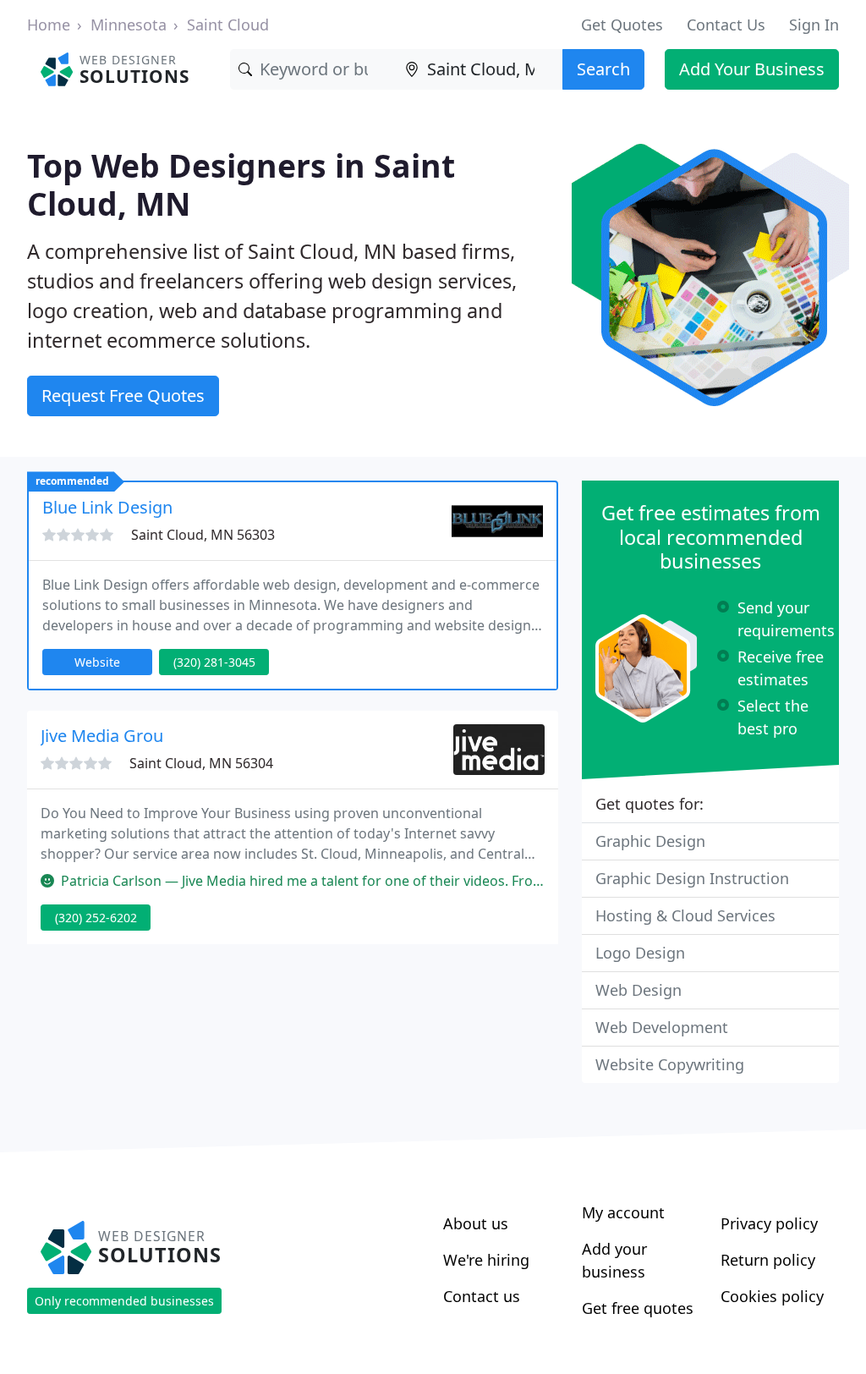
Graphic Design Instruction (692, 878)
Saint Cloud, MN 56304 (201, 763)
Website (97, 662)
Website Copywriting (669, 1064)
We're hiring (486, 1260)
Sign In (814, 24)
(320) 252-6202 (96, 918)
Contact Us (726, 24)
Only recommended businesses (124, 1301)
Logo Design (640, 953)
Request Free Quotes (123, 395)
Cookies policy (772, 1296)
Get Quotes (622, 24)
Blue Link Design (107, 507)
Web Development (661, 1027)
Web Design (638, 990)
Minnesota (128, 24)
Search (603, 69)
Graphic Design (650, 841)
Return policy (768, 1260)
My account (623, 1212)
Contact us (481, 1296)
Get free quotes (637, 1308)
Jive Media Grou (102, 735)
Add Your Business (752, 69)
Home (48, 24)
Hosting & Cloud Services (685, 915)
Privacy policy (769, 1223)
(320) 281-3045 (214, 662)
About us (475, 1223)
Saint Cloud (228, 24)
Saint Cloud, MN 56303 (203, 534)
